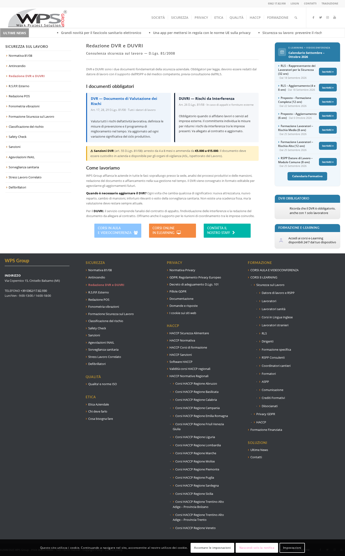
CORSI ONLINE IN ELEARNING (164, 230)
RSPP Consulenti (273, 357)
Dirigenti (267, 341)
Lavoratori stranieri (275, 325)
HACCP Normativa (182, 340)
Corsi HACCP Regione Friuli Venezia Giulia (198, 426)
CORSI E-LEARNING (263, 277)
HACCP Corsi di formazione (188, 347)
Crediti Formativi (273, 398)
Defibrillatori (17, 187)
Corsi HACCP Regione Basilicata (196, 392)
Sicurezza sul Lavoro (270, 285)
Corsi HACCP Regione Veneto (195, 528)
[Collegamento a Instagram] (327, 17)
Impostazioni (292, 548)
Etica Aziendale (98, 404)
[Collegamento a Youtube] (334, 17)
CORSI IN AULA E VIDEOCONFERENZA (114, 230)
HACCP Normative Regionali (188, 376)
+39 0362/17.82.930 (34, 291)
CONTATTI (310, 3)
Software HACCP (180, 362)
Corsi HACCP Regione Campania (197, 408)
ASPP (265, 381)
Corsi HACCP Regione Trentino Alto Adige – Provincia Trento (198, 517)
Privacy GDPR (265, 414)
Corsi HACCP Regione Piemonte (197, 469)
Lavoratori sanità (273, 309)
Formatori (269, 374)
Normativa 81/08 (20, 55)
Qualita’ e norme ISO (102, 384)
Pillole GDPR (177, 291)
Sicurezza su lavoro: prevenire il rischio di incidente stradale (280, 32)
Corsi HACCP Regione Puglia (194, 477)
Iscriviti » (328, 71)
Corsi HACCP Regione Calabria (196, 400)
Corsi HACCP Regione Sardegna (197, 485)
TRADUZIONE (330, 3)
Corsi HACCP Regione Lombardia (198, 445)
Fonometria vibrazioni (24, 106)
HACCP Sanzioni (180, 355)
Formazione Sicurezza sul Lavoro (31, 116)
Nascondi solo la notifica (257, 548)
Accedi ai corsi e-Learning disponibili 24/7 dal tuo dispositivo (312, 240)
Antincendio (17, 66)
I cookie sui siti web (182, 313)
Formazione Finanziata (266, 430)
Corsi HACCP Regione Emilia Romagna (201, 416)
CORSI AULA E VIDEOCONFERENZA (274, 270)
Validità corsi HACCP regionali (189, 369)
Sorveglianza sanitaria (24, 167)
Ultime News (259, 450)
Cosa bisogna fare (100, 419)
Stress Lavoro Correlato (25, 177)
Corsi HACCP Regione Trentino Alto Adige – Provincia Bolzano (198, 504)
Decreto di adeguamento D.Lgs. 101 (194, 284)
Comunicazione (272, 390)
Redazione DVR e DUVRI (27, 76)
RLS (264, 333)
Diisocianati (270, 406)
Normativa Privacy (182, 270)
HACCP (261, 422)
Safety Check (18, 137)
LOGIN (295, 3)
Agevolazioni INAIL (22, 157)
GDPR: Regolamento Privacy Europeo (195, 277)
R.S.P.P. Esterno (19, 86)
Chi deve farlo (97, 411)
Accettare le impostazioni (212, 548)
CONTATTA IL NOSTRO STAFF (218, 230)
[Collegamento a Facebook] (313, 17)
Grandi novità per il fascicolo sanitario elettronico (71, 32)
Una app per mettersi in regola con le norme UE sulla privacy (172, 32)
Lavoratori (269, 301)
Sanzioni (14, 147)
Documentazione (181, 299)
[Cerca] (295, 17)
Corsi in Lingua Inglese (277, 317)
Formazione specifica (276, 349)
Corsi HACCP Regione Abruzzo (196, 383)
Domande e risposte (183, 306)
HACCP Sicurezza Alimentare (189, 333)
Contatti (256, 457)
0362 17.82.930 (277, 3)
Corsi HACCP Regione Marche (195, 453)
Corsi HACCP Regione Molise (195, 461)
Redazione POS (19, 96)
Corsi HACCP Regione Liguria (195, 437)
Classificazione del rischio (26, 126)
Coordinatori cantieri (276, 366)
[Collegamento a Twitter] (320, 17)
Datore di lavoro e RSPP (278, 293)
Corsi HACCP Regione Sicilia (194, 494)
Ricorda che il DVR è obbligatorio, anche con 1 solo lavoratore (312, 210)
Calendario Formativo (307, 176)
